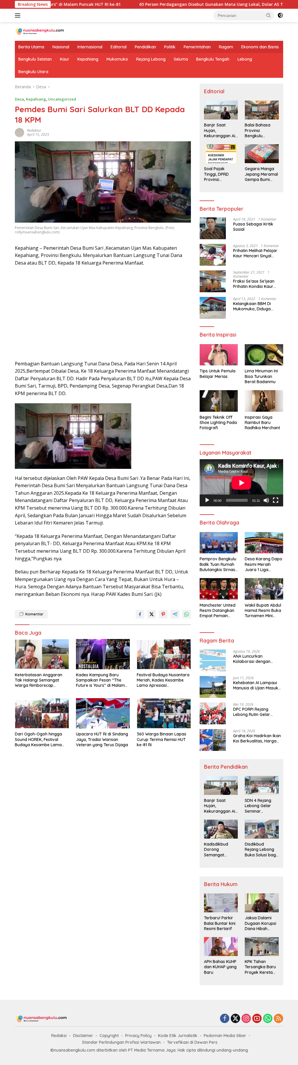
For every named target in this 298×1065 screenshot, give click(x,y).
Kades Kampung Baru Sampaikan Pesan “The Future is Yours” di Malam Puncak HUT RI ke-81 (100, 680)
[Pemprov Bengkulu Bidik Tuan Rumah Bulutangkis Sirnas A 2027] (219, 543)
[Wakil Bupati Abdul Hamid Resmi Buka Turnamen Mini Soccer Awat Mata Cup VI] (264, 589)
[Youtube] (257, 1019)
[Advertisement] (103, 313)
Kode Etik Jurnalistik (177, 1035)
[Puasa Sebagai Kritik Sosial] (213, 228)
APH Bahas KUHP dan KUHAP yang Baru (220, 967)
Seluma (181, 59)
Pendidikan (145, 47)
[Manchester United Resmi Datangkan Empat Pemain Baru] (219, 589)
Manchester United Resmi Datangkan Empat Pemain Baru (217, 611)
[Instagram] (246, 1019)
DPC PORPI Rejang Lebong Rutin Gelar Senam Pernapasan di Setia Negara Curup (254, 712)
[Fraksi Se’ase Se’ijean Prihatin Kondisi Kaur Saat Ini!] (213, 281)
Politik (169, 47)
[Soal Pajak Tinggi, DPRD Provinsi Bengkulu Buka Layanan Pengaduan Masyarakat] (221, 153)
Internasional (89, 47)
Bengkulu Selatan (35, 59)
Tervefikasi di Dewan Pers (192, 1042)
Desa (19, 99)
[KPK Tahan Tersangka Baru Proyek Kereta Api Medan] (262, 946)
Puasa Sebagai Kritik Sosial (253, 226)
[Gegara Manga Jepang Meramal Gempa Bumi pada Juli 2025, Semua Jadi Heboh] (262, 153)
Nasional (60, 47)
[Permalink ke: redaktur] (19, 132)
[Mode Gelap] (280, 15)
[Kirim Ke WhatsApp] (186, 614)
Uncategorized (62, 99)
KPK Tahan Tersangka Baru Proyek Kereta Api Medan (260, 967)
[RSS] (278, 1019)
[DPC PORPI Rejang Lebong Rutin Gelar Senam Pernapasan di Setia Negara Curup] (213, 713)
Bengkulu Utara (33, 71)
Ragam (226, 47)
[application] (241, 482)
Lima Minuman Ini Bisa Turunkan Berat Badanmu (261, 376)
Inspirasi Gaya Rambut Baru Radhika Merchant (262, 422)
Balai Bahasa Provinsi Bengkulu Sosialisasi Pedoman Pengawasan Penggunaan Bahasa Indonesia (257, 130)
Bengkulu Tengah (212, 59)
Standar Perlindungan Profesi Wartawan (121, 1042)
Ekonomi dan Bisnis (260, 47)
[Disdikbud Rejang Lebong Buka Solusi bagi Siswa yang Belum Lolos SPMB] (262, 829)
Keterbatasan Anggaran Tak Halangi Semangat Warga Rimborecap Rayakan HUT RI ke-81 (38, 680)
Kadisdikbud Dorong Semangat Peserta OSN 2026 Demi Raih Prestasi (219, 850)
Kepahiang (87, 59)
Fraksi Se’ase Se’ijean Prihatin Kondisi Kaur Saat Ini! (253, 284)
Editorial (119, 47)
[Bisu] (266, 500)
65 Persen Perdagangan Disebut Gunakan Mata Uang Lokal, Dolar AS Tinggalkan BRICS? (192, 4)
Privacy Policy (138, 1035)
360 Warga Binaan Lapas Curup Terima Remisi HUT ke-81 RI (161, 739)
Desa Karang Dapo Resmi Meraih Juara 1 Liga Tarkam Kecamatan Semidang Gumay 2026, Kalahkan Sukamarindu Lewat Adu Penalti (263, 564)
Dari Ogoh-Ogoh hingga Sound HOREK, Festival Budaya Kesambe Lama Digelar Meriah (38, 739)
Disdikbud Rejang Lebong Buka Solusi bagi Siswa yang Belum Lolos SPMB (261, 850)
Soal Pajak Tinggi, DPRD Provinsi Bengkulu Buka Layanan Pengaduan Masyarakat (218, 174)
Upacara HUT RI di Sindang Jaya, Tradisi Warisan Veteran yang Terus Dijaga (102, 739)
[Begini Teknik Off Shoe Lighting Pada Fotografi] (219, 401)
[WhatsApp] (267, 1019)
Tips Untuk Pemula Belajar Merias (217, 373)
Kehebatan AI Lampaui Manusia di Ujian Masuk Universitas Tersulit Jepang (255, 685)
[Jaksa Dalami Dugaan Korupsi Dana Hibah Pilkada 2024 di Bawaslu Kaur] (262, 902)
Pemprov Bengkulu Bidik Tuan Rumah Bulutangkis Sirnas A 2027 (218, 564)
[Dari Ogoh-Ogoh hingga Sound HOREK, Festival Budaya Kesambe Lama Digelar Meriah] (42, 713)
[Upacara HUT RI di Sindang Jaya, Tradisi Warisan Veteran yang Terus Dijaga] (103, 713)
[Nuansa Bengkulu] (39, 31)
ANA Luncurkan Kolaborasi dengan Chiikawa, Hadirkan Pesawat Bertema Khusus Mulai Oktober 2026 (258, 659)
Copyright (109, 1035)
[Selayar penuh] (276, 500)
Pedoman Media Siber (225, 1035)
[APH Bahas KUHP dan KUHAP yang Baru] (221, 946)
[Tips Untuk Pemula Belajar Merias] (219, 355)
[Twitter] (235, 1019)
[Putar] (207, 500)
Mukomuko (117, 59)
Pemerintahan (197, 47)
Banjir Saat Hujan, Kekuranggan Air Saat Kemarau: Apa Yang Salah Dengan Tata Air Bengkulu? (220, 130)
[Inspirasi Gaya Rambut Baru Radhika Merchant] (264, 401)
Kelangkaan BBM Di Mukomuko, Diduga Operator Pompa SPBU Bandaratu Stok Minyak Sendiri (256, 306)
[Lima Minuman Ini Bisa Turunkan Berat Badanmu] (264, 355)
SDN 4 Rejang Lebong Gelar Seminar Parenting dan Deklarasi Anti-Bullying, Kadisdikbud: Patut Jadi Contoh (259, 806)
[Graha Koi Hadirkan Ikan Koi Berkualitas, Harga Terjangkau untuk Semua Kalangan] (213, 740)
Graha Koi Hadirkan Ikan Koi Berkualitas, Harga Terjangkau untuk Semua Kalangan (257, 738)
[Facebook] (224, 1019)
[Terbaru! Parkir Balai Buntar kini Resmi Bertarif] (221, 902)
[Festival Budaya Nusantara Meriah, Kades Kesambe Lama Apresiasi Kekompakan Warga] (164, 654)
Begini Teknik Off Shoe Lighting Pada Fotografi (218, 422)
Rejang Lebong (151, 59)
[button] (268, 15)
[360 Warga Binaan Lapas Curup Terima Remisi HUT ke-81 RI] (164, 713)
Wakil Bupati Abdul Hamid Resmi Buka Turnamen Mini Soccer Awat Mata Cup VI (263, 611)
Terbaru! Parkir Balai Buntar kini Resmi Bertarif (219, 923)
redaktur (34, 130)
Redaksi (59, 1035)
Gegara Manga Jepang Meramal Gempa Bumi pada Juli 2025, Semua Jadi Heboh (261, 174)
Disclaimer (83, 1035)
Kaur (64, 59)
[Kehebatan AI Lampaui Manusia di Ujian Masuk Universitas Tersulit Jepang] (213, 687)
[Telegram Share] (175, 614)
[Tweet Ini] (151, 614)
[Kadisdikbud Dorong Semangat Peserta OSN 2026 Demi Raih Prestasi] (221, 829)
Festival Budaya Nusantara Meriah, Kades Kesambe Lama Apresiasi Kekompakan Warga (163, 680)
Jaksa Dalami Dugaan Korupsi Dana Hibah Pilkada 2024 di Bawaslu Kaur (260, 923)
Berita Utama (31, 47)
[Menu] (19, 15)
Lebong (244, 59)
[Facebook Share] (140, 614)
